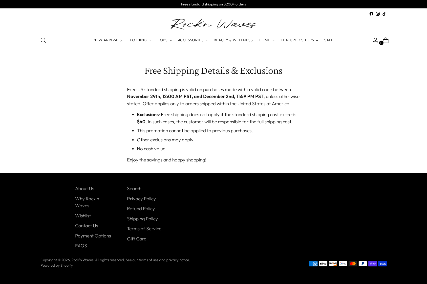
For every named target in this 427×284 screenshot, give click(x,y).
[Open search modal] (43, 40)
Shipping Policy (142, 219)
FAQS (81, 246)
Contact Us (86, 226)
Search (134, 188)
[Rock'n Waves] (213, 24)
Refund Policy (141, 208)
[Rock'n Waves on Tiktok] (384, 14)
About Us (84, 188)
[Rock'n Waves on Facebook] (371, 14)
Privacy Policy (141, 199)
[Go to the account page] (373, 40)
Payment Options (93, 236)
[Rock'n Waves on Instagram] (378, 14)
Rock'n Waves (82, 260)
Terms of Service (144, 229)
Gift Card (137, 239)
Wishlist (83, 216)
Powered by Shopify (57, 265)
